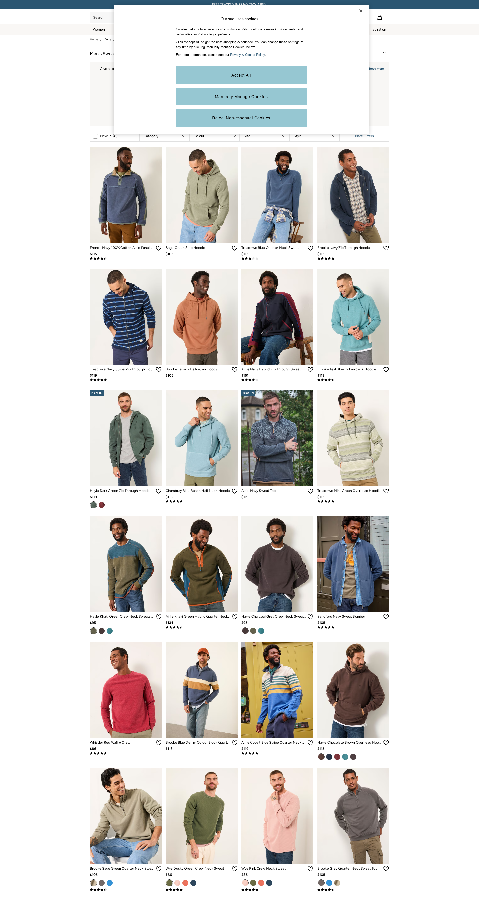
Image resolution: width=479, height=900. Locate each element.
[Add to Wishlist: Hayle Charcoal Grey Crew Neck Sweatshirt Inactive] (310, 617)
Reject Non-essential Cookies (241, 118)
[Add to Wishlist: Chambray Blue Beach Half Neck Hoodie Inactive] (235, 491)
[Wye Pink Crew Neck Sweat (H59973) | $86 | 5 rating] (277, 890)
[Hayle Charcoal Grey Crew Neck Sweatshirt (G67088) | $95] (277, 564)
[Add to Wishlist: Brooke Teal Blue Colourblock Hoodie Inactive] (386, 370)
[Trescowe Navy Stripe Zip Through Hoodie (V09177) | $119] (126, 317)
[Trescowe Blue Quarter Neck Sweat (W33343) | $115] (277, 195)
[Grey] (102, 883)
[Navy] (329, 757)
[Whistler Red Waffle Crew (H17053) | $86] (126, 690)
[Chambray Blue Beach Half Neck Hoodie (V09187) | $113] (202, 438)
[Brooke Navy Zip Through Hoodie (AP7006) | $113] (353, 195)
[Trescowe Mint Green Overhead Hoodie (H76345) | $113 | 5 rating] (353, 501)
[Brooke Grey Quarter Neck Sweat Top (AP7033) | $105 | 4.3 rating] (353, 890)
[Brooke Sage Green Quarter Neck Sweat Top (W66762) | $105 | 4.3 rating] (126, 890)
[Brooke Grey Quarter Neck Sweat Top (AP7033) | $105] (353, 816)
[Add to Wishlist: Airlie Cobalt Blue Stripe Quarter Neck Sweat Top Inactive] (310, 743)
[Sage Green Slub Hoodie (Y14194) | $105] (202, 195)
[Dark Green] (93, 505)
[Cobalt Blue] (110, 883)
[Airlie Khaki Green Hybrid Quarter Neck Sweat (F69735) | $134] (202, 564)
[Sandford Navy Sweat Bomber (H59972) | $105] (353, 564)
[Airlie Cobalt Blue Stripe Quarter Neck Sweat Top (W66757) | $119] (277, 690)
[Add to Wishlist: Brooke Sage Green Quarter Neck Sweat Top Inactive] (159, 869)
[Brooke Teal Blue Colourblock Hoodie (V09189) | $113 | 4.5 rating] (353, 380)
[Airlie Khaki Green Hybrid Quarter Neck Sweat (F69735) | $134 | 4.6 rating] (202, 627)
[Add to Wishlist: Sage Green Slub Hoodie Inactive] (235, 248)
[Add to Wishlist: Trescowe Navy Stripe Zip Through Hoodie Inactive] (159, 370)
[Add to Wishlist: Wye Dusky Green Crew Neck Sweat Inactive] (235, 869)
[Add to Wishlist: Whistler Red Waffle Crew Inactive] (159, 743)
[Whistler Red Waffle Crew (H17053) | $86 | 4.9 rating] (126, 753)
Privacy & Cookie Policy (247, 54)
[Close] (361, 10)
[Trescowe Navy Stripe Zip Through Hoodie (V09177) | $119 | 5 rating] (126, 380)
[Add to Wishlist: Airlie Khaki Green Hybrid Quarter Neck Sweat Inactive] (235, 617)
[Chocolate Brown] (321, 757)
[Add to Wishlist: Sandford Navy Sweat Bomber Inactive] (386, 617)
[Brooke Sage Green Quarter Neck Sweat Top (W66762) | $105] (126, 816)
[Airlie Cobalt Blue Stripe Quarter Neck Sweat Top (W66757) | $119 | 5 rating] (277, 753)
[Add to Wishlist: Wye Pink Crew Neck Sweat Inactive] (310, 869)
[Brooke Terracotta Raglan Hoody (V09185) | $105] (202, 317)
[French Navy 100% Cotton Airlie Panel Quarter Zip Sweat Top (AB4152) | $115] (126, 195)
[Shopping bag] (379, 17)
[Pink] (177, 883)
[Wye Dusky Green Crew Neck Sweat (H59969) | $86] (202, 816)
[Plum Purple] (102, 505)
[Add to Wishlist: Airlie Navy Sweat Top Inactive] (310, 491)
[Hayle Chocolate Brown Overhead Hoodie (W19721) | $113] (353, 690)
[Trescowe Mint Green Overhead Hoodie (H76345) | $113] (353, 438)
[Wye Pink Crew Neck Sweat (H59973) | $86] (277, 816)
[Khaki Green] (93, 631)
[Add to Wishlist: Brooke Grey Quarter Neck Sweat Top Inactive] (386, 869)
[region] (241, 69)
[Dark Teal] (110, 631)
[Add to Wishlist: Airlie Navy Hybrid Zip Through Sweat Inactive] (310, 370)
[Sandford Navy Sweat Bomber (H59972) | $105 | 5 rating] (353, 627)
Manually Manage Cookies (241, 96)
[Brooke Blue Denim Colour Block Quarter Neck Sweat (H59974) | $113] (202, 690)
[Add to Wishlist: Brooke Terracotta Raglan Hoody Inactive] (235, 370)
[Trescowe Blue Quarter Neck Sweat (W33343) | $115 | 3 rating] (277, 259)
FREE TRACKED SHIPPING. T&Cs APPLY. (239, 4)
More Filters (364, 136)
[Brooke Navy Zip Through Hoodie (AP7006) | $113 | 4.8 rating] (353, 259)
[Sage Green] (93, 883)
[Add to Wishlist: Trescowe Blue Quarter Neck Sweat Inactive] (310, 248)
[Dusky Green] (169, 883)
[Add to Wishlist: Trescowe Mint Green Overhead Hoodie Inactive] (386, 491)
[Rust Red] (185, 883)
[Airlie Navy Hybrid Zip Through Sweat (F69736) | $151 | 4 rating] (277, 380)
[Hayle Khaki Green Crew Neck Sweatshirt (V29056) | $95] (126, 564)
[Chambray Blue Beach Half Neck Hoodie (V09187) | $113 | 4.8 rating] (202, 501)
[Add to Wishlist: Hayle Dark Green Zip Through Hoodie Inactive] (159, 491)
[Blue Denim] (193, 883)
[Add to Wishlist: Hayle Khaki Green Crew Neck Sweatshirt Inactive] (159, 617)
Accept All (241, 75)
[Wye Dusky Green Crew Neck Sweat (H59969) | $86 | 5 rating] (202, 890)
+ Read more (375, 68)
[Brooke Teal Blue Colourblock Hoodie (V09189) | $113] (353, 317)
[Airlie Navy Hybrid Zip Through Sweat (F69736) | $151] (277, 317)
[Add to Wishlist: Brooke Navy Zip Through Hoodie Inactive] (386, 248)
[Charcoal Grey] (102, 631)
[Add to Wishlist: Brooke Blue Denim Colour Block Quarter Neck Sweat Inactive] (235, 743)
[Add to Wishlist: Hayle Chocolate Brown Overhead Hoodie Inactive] (386, 743)
